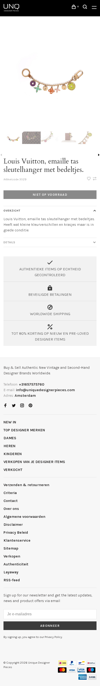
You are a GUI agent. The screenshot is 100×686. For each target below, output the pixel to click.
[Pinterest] (30, 406)
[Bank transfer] (92, 678)
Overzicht (11, 210)
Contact (10, 500)
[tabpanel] (50, 75)
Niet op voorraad (50, 195)
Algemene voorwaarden (24, 516)
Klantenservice (16, 540)
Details (9, 242)
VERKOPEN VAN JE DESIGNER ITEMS (34, 462)
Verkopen (11, 556)
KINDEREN (12, 454)
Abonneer (50, 626)
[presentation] (12, 137)
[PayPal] (72, 664)
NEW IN (9, 422)
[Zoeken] (85, 8)
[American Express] (82, 678)
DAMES (9, 438)
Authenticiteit (15, 564)
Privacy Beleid (15, 532)
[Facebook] (5, 406)
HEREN (9, 446)
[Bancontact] (81, 664)
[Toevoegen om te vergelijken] (95, 179)
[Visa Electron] (81, 671)
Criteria (10, 493)
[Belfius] (91, 664)
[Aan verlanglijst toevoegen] (89, 179)
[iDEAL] (62, 664)
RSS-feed (11, 580)
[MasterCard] (62, 671)
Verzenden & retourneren (26, 485)
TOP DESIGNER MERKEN (24, 430)
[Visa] (72, 671)
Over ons (11, 508)
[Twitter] (14, 406)
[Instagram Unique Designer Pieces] (22, 406)
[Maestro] (91, 671)
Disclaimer (13, 524)
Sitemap (10, 548)
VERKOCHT (12, 469)
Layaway (10, 572)
